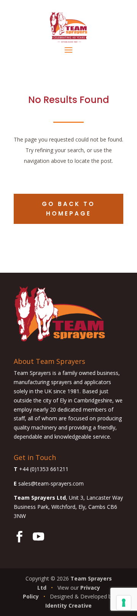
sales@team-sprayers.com (51, 483)
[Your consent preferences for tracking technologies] (123, 602)
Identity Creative (68, 605)
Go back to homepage (68, 209)
